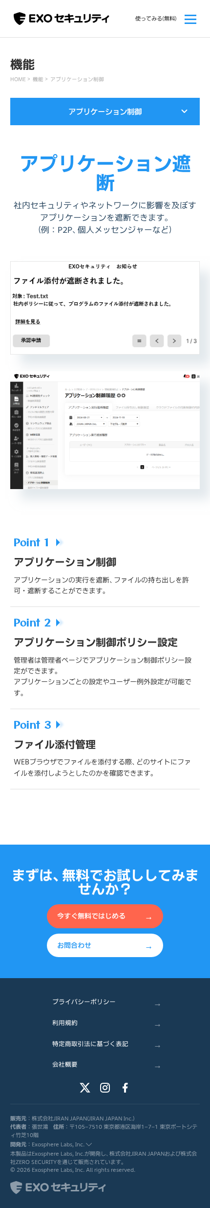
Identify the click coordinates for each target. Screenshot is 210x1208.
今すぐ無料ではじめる (105, 916)
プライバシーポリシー (107, 1002)
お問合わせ (105, 944)
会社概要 (107, 1064)
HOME (18, 79)
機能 (38, 79)
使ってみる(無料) (156, 18)
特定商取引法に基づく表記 (107, 1043)
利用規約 (107, 1023)
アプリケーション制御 (77, 79)
